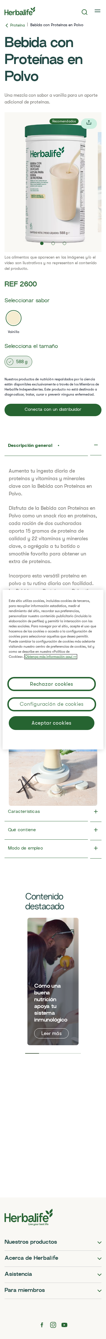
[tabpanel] (53, 981)
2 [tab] (46, 1053)
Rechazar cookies (51, 684)
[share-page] (89, 123)
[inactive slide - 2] (53, 243)
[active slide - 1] (42, 243)
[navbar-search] (84, 12)
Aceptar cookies (52, 723)
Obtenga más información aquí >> (51, 657)
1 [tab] (32, 1053)
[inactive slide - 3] (64, 243)
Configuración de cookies (52, 704)
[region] (53, 669)
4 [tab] (74, 1053)
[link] (98, 11)
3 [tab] (60, 1053)
